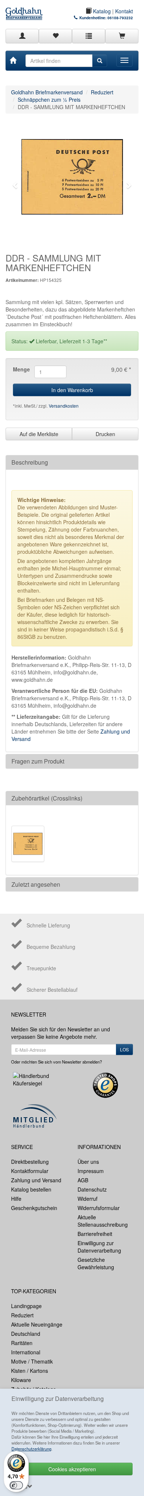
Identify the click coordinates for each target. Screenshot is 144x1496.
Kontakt (124, 11)
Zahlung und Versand (36, 1180)
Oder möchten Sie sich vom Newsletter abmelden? (56, 1062)
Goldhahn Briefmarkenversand (47, 92)
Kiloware (21, 1380)
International (25, 1352)
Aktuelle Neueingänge (36, 1324)
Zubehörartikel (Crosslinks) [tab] (46, 798)
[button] (15, 185)
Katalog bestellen (31, 1189)
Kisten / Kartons (29, 1370)
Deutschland (25, 1333)
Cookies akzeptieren (72, 1469)
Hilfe (16, 1198)
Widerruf (87, 1198)
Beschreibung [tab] (29, 462)
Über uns (88, 1161)
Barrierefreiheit (95, 1233)
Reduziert (102, 92)
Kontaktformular (29, 1171)
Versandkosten (64, 405)
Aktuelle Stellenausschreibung (103, 1220)
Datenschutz (92, 1189)
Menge (21, 369)
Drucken (105, 434)
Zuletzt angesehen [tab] (35, 884)
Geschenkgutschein (34, 1208)
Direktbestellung (30, 1161)
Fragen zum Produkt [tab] (37, 761)
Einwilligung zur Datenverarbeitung (99, 1246)
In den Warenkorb (72, 390)
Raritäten (21, 1343)
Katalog (101, 11)
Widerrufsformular (99, 1208)
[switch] (16, 1485)
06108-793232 (120, 17)
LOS (124, 1049)
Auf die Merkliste (39, 434)
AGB (83, 1180)
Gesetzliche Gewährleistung (96, 1263)
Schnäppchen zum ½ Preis (49, 99)
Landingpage (26, 1306)
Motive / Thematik (32, 1361)
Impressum (91, 1171)
